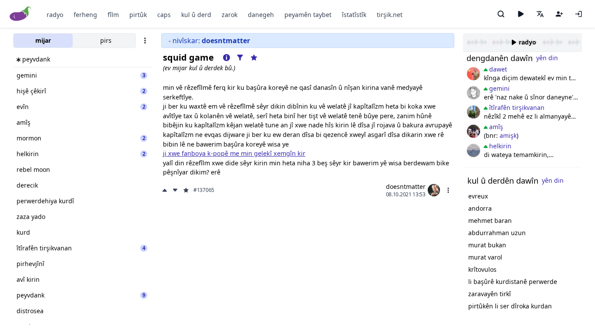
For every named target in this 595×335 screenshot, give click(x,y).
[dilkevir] (473, 112)
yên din (547, 58)
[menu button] (448, 190)
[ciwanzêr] (473, 74)
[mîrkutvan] (473, 150)
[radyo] (520, 14)
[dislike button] (175, 190)
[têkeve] (578, 14)
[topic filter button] (240, 57)
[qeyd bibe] (559, 14)
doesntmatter (406, 186)
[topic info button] (226, 57)
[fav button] (186, 190)
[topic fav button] (254, 57)
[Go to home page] (21, 14)
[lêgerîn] (501, 14)
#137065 (203, 190)
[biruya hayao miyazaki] (473, 93)
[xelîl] (473, 131)
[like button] (165, 190)
